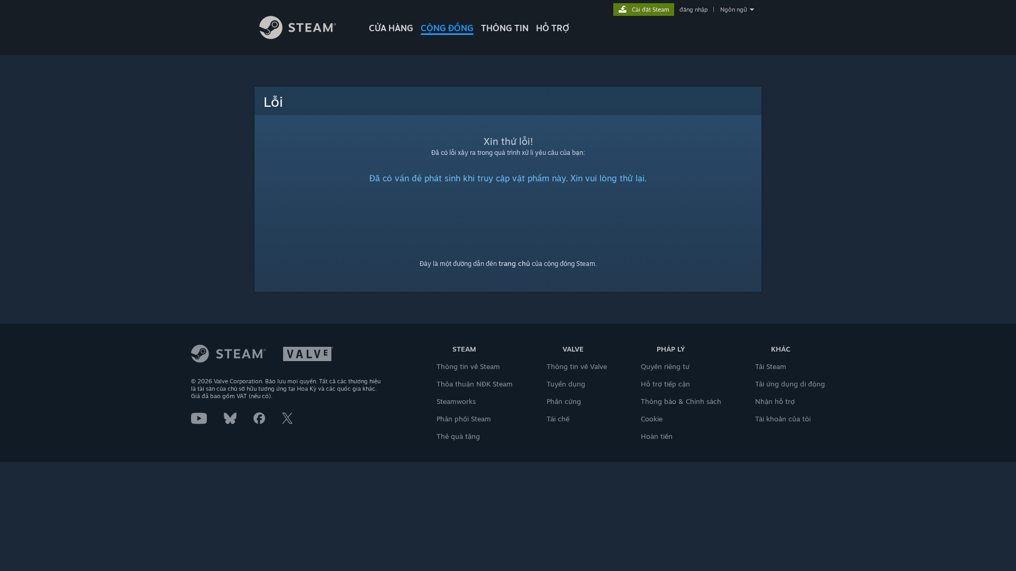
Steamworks (456, 401)
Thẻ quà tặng (458, 436)
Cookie (652, 419)
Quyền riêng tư (665, 366)
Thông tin (505, 28)
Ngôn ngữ (733, 9)
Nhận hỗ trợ (775, 401)
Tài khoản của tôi (783, 419)
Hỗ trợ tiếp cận (665, 384)
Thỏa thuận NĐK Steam (475, 384)
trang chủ (514, 263)
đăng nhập (693, 9)
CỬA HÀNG (391, 28)
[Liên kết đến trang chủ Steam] (297, 36)
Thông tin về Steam (468, 366)
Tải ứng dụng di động (790, 384)
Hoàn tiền (657, 436)
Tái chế (558, 419)
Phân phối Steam (464, 419)
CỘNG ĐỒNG (447, 28)
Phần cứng (564, 401)
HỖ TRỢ (552, 28)
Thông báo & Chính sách (681, 401)
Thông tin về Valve (577, 366)
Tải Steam (770, 366)
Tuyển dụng (566, 384)
